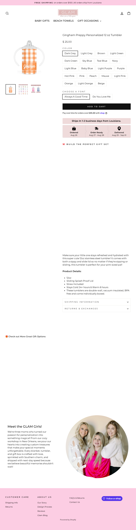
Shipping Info (11, 502)
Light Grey (86, 53)
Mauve (105, 76)
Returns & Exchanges (81, 309)
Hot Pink (69, 76)
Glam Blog (42, 515)
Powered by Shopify (68, 520)
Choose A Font (74, 92)
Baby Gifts (42, 20)
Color (67, 48)
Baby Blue (87, 68)
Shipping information (82, 302)
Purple (121, 68)
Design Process (44, 507)
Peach (93, 76)
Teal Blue (102, 60)
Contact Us (74, 502)
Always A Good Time (76, 96)
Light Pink (120, 76)
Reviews (41, 511)
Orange (69, 83)
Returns (9, 507)
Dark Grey (70, 53)
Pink (81, 76)
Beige (101, 83)
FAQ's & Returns (76, 498)
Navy (115, 60)
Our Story (42, 502)
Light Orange (85, 83)
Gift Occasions (88, 20)
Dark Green (71, 60)
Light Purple (105, 68)
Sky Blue (87, 60)
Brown (101, 53)
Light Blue (70, 68)
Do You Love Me (101, 96)
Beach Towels (63, 20)
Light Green (116, 53)
